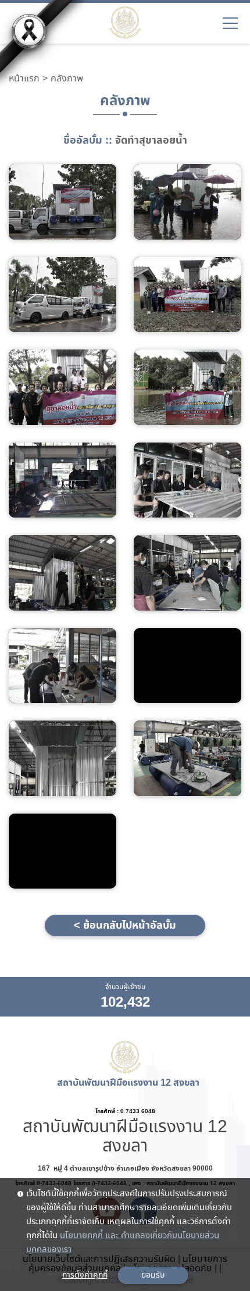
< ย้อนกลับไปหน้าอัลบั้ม (125, 925)
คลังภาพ (67, 79)
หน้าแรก (24, 79)
